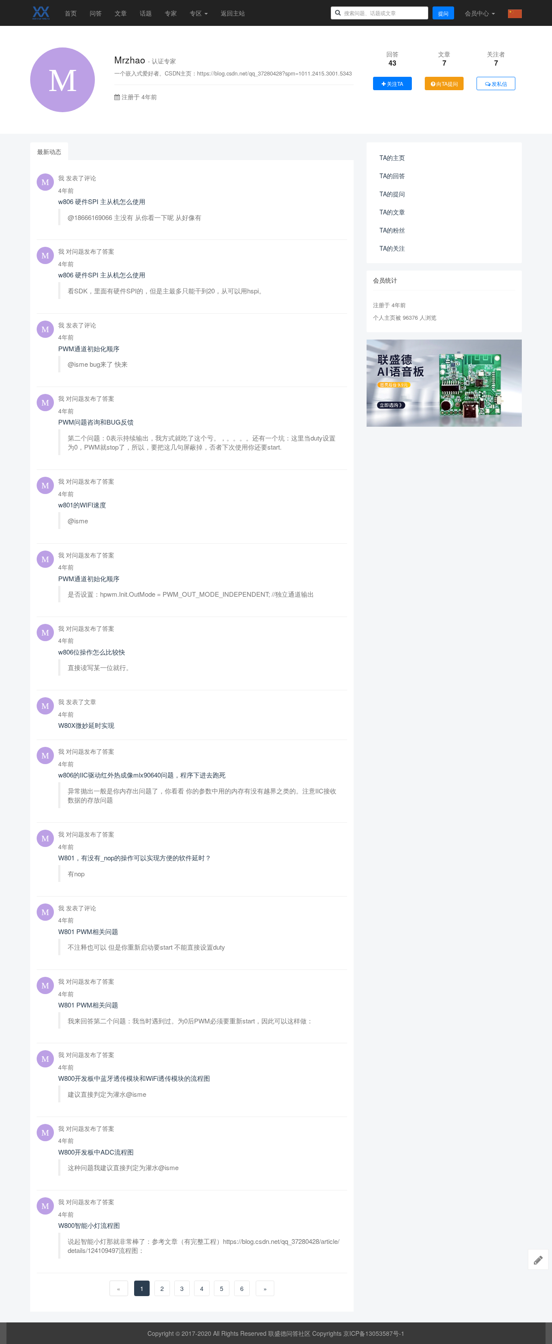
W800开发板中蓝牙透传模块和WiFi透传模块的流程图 (134, 1078)
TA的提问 (392, 193)
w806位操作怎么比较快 (91, 651)
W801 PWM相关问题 (88, 931)
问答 (96, 13)
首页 (71, 13)
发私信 (498, 83)
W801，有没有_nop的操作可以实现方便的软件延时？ (134, 857)
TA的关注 (392, 248)
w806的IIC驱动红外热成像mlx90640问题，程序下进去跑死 (142, 774)
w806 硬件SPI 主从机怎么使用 (101, 201)
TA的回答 (392, 175)
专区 (197, 13)
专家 (171, 13)
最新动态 (49, 151)
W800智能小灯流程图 (89, 1225)
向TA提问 (446, 83)
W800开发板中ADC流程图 (96, 1151)
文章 (121, 13)
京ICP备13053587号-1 (374, 1333)
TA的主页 (392, 157)
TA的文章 (392, 212)
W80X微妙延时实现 (86, 725)
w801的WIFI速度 (82, 504)
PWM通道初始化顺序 (88, 348)
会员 (477, 13)
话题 (146, 13)
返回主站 (233, 13)
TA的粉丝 (392, 230)
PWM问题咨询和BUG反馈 (96, 421)
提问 (443, 13)
